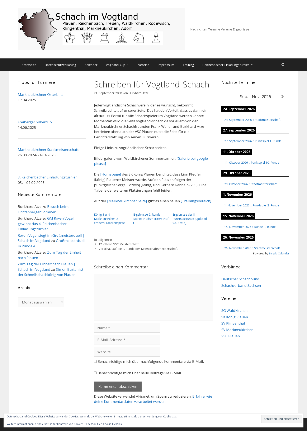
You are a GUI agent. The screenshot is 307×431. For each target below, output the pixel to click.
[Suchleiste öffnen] (283, 64)
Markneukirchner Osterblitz (40, 94)
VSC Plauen (230, 336)
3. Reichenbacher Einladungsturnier (47, 177)
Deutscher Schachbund (240, 279)
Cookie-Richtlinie (113, 424)
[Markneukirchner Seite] (127, 200)
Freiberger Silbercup (35, 122)
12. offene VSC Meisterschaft (119, 244)
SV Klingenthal (233, 323)
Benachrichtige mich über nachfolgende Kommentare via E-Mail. (151, 361)
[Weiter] (282, 97)
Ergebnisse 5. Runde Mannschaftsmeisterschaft (150, 218)
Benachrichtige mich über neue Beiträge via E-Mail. (140, 372)
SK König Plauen (234, 317)
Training (188, 65)
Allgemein (105, 240)
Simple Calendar (279, 253)
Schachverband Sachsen (241, 285)
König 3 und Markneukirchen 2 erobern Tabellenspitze (109, 218)
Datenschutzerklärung (60, 65)
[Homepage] (110, 174)
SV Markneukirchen (237, 329)
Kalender (91, 65)
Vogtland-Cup (115, 65)
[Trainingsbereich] (196, 200)
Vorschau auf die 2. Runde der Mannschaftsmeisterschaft (138, 249)
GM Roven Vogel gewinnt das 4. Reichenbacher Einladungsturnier (46, 223)
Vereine (143, 65)
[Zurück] (228, 97)
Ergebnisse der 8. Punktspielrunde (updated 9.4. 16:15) (190, 218)
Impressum (166, 65)
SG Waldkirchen (234, 310)
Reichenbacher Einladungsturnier (225, 65)
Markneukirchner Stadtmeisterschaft (48, 149)
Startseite (29, 65)
